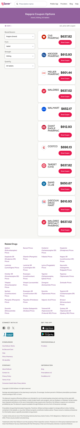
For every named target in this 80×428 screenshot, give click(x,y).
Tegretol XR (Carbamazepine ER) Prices (67, 293)
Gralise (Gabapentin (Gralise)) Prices (30, 309)
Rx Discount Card (7, 349)
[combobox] (31, 4)
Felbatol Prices (47, 257)
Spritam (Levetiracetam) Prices (10, 293)
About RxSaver (7, 369)
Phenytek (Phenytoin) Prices (12, 301)
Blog (71, 4)
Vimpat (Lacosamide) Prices (30, 284)
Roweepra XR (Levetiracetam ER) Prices (30, 293)
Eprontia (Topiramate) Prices (48, 292)
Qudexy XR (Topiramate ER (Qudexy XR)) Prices (67, 310)
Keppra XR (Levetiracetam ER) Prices (67, 259)
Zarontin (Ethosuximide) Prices (10, 310)
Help (76, 4)
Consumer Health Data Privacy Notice (14, 383)
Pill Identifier (6, 360)
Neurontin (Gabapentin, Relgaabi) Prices (66, 267)
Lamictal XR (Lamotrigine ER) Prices (29, 267)
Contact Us (5, 373)
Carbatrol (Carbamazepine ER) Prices (49, 250)
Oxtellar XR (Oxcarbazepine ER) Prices (12, 276)
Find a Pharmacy (7, 356)
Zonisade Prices (65, 283)
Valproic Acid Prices (49, 300)
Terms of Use (6, 380)
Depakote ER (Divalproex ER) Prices (10, 259)
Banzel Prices (28, 248)
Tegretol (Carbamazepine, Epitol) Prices (48, 276)
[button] (8, 26)
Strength (8, 52)
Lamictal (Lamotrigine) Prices (12, 266)
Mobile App (54, 4)
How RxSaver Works (8, 346)
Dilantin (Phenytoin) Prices (30, 258)
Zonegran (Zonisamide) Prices (49, 284)
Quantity (8, 62)
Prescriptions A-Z (46, 373)
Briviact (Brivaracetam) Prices (65, 302)
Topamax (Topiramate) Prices (67, 275)
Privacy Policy (6, 376)
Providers (63, 4)
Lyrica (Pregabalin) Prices (48, 266)
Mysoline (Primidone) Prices (30, 301)
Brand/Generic (10, 32)
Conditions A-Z (45, 376)
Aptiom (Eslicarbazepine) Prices (11, 250)
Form (6, 42)
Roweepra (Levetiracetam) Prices (29, 276)
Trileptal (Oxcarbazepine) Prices (10, 285)
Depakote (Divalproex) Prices (66, 249)
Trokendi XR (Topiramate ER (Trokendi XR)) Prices (49, 310)
